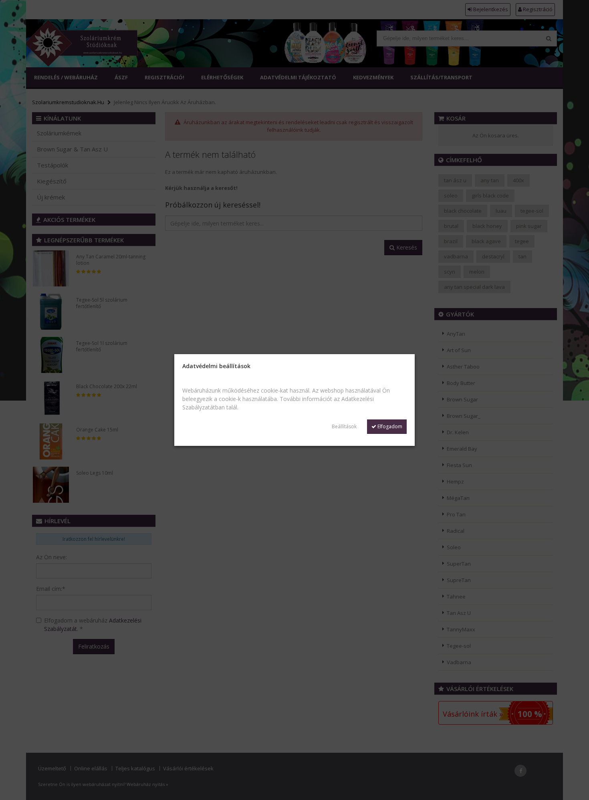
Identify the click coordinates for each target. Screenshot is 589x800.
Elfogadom (389, 426)
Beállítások (344, 426)
